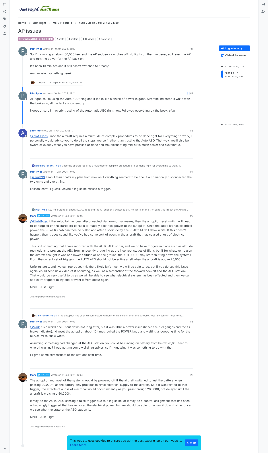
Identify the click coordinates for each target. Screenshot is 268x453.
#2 (191, 93)
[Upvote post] (183, 82)
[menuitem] (263, 4)
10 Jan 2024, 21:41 (64, 93)
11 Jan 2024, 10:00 (64, 171)
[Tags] (4, 19)
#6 (191, 321)
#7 (191, 374)
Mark (33, 215)
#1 (192, 48)
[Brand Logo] (40, 8)
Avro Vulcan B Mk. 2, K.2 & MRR (36, 39)
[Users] (4, 34)
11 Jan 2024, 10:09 (64, 321)
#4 (191, 171)
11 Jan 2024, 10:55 (72, 374)
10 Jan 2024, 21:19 (64, 48)
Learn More (78, 445)
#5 (191, 215)
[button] (4, 449)
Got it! (191, 443)
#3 (191, 130)
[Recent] (4, 12)
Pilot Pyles (36, 48)
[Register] (263, 12)
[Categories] (4, 4)
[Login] (263, 4)
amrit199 (35, 130)
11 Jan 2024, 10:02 (72, 215)
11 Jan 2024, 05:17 (63, 130)
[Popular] (4, 26)
